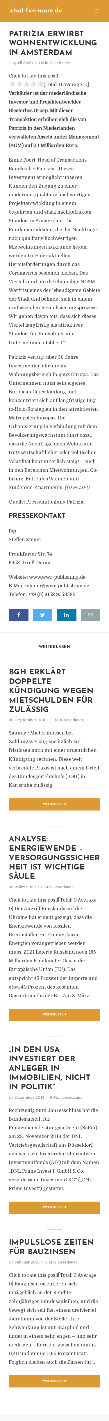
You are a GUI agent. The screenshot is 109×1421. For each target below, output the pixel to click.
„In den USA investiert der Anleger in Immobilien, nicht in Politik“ (49, 1068)
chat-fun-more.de (36, 11)
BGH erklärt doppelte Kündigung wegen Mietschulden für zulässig (51, 691)
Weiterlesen (54, 804)
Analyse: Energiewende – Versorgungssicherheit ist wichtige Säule (54, 858)
